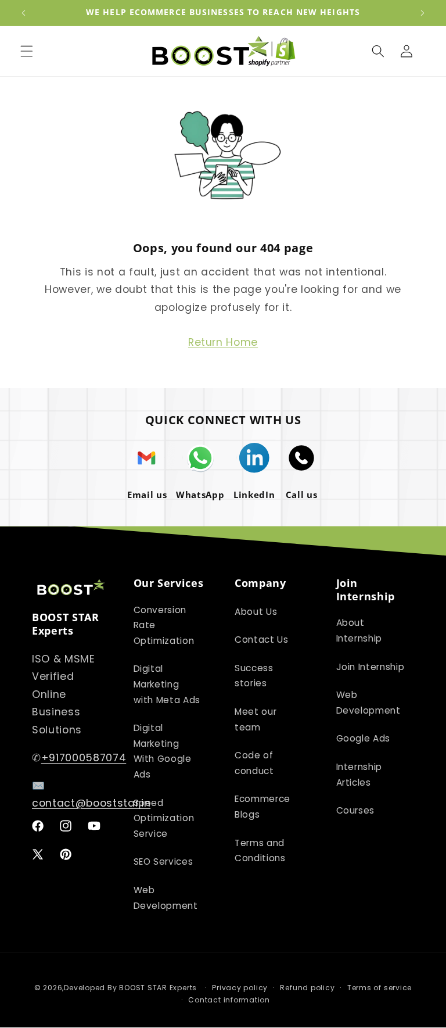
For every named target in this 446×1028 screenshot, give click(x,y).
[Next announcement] (422, 13)
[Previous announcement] (24, 13)
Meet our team (255, 719)
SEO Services (163, 861)
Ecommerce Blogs (262, 807)
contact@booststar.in (91, 803)
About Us (256, 612)
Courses (355, 810)
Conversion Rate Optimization (164, 625)
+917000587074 (84, 758)
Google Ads (363, 738)
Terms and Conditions (260, 851)
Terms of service (379, 988)
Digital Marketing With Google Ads (163, 751)
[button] (27, 51)
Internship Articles (359, 775)
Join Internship (370, 667)
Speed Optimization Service (164, 818)
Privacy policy (240, 988)
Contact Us (262, 639)
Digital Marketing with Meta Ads (167, 683)
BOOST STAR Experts (158, 988)
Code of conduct (254, 763)
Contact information (229, 1000)
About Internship (359, 630)
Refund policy (307, 988)
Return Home (223, 342)
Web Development (166, 898)
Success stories (254, 676)
